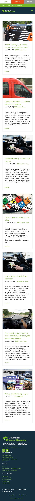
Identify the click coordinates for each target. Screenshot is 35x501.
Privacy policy (6, 481)
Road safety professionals (9, 470)
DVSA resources (6, 455)
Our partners (5, 461)
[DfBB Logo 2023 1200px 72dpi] (8, 10)
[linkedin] (3, 450)
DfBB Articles (18, 50)
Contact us (5, 476)
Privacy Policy (12, 495)
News (24, 50)
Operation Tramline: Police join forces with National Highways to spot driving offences (17, 336)
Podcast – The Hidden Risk (9, 459)
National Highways (7, 457)
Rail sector (5, 467)
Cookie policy (6, 483)
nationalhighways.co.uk (16, 498)
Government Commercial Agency (11, 468)
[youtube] (7, 450)
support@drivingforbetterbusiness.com (13, 447)
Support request (6, 479)
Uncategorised (18, 396)
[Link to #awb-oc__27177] (32, 10)
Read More (7, 71)
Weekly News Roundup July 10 (16, 394)
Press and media (6, 478)
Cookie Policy (22, 495)
